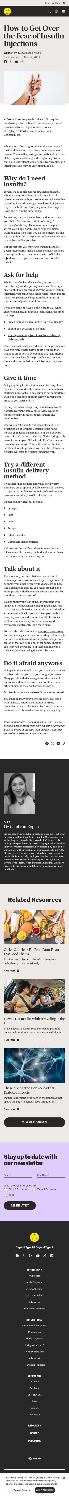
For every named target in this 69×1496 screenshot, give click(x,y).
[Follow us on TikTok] (45, 1255)
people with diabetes (39, 583)
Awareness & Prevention (34, 1325)
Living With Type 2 (34, 1345)
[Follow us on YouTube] (37, 1255)
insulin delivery (55, 487)
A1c (18, 210)
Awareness (34, 1276)
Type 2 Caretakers (34, 1352)
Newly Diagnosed (34, 1282)
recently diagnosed (15, 286)
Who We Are (34, 1376)
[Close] (63, 1478)
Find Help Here (52, 3)
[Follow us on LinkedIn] (52, 1255)
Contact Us (34, 1414)
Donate (34, 1433)
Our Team (34, 1388)
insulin (8, 154)
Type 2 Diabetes (46, 1189)
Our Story (34, 1382)
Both (12, 1195)
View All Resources (34, 1122)
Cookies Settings (22, 1490)
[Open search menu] (49, 11)
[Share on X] (11, 61)
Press (34, 1401)
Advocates (34, 1302)
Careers (34, 1408)
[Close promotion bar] (66, 3)
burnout (27, 639)
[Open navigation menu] (63, 11)
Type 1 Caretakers (34, 1295)
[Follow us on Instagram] (30, 1255)
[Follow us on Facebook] (17, 1255)
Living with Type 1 (34, 1289)
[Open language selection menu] (56, 11)
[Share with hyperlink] (22, 61)
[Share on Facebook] (5, 61)
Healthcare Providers (34, 1309)
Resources (34, 1425)
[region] (34, 1484)
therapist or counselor (51, 631)
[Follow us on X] (24, 1255)
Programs (34, 1441)
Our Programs (34, 1395)
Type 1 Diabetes (18, 1189)
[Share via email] (16, 62)
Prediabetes (34, 1332)
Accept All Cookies (44, 1490)
